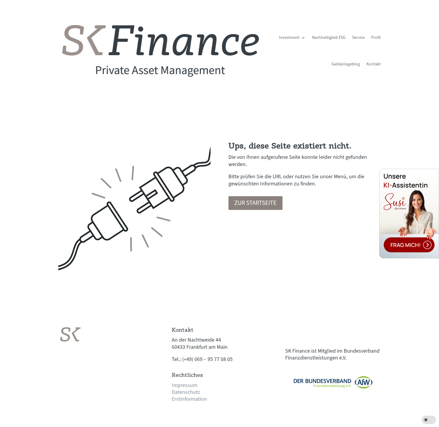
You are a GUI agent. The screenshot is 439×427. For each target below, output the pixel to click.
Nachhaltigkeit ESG (329, 38)
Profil (376, 38)
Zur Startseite (255, 203)
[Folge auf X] (302, 331)
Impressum (184, 385)
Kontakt (373, 64)
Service (358, 38)
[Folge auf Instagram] (314, 331)
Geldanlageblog (345, 64)
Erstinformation (189, 399)
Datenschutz (186, 392)
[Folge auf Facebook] (290, 331)
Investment (289, 38)
